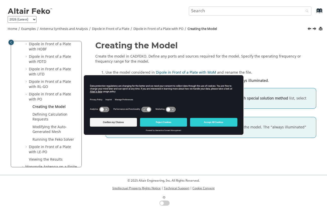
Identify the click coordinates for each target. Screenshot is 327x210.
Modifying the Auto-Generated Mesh (49, 129)
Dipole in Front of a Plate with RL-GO (50, 84)
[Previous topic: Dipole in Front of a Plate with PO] (310, 29)
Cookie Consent (203, 188)
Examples (28, 29)
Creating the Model (202, 29)
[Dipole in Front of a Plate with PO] (310, 29)
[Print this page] (321, 29)
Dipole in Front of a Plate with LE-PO (50, 149)
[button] (27, 44)
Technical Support (176, 188)
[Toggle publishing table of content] (11, 42)
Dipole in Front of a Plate (110, 29)
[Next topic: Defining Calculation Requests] (315, 29)
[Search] (306, 11)
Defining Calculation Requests (49, 117)
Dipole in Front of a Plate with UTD (50, 72)
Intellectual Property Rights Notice (136, 188)
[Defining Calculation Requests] (315, 29)
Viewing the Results (46, 159)
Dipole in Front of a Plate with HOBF (50, 46)
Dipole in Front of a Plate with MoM (186, 72)
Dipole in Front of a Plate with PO (158, 29)
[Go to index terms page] (314, 13)
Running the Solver (53, 139)
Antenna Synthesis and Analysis (64, 29)
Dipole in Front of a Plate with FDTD (50, 59)
